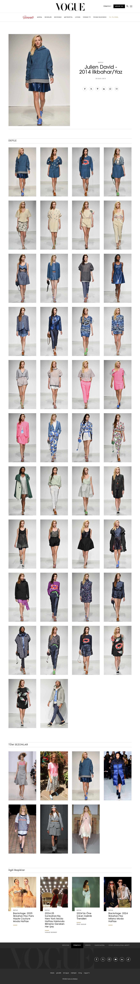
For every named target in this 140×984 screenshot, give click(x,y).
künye (88, 945)
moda (52, 973)
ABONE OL (119, 6)
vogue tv (87, 973)
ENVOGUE (58, 17)
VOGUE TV (87, 17)
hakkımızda (100, 945)
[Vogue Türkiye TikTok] (128, 959)
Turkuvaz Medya (72, 979)
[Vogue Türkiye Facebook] (96, 959)
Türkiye (76, 945)
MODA (39, 17)
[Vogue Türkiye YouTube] (115, 959)
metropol (73, 973)
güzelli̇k (58, 973)
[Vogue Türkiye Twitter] (103, 959)
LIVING (77, 17)
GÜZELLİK (48, 17)
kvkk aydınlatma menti (119, 945)
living (80, 973)
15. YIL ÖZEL (113, 17)
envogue (66, 973)
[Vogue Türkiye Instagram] (109, 959)
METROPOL (68, 17)
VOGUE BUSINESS (99, 17)
